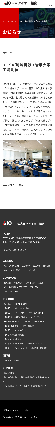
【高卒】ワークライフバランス (16, 330)
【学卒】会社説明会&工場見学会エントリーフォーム (24, 317)
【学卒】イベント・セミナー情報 (16, 308)
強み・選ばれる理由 (11, 266)
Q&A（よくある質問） (12, 270)
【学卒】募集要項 (21, 304)
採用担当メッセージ (35, 343)
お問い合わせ (9, 373)
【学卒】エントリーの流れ (14, 312)
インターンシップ (21, 348)
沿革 (27, 282)
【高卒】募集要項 (11, 326)
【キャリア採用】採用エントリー (16, 339)
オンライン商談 (30, 270)
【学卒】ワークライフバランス (36, 321)
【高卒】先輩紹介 (27, 326)
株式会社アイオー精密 (30, 224)
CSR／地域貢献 (10, 287)
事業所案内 (18, 282)
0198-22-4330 (13, 241)
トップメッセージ (11, 291)
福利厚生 (7, 348)
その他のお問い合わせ (12, 386)
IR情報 (16, 360)
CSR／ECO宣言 (37, 282)
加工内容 (36, 266)
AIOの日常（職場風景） (39, 348)
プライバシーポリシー (23, 410)
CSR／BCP (23, 287)
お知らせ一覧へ (15, 185)
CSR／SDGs (34, 287)
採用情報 (7, 304)
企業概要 (7, 282)
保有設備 (46, 266)
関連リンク (8, 410)
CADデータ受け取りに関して (35, 386)
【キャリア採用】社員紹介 (14, 343)
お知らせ (7, 360)
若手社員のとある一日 (12, 321)
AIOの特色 (26, 266)
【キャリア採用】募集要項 (14, 334)
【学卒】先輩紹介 (34, 312)
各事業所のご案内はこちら (14, 249)
